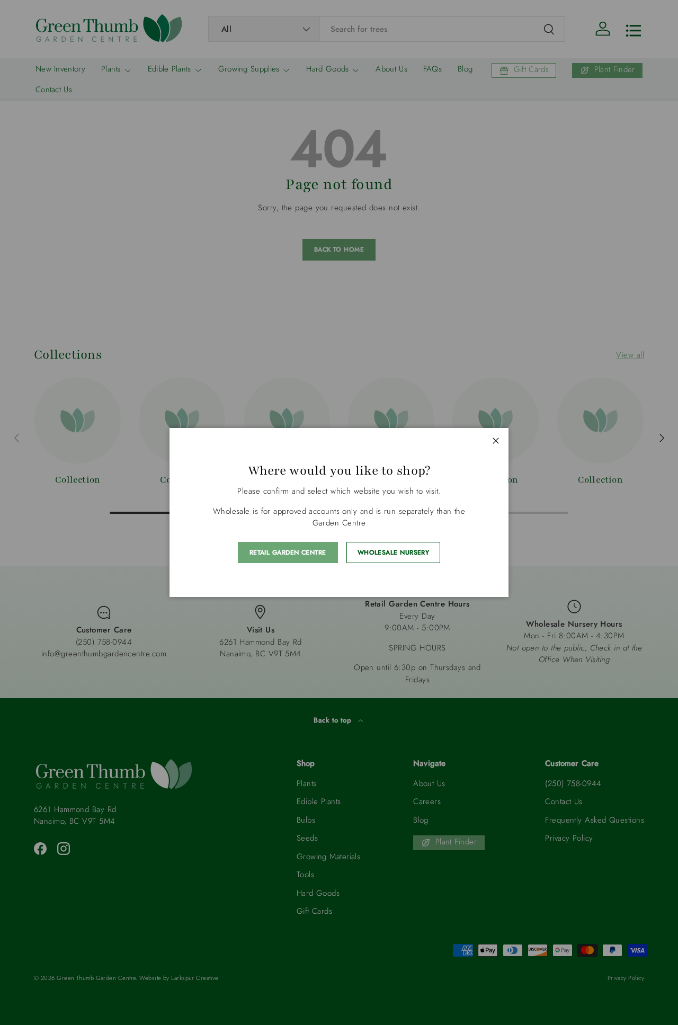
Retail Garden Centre (287, 552)
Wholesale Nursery (394, 552)
